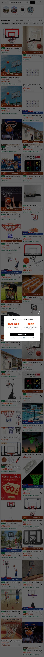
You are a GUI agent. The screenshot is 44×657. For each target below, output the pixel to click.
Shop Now (22, 334)
